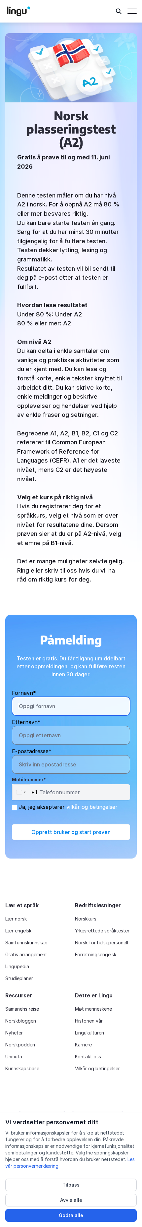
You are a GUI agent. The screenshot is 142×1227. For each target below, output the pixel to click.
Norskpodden (20, 1044)
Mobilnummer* (29, 779)
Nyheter (14, 1032)
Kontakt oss (88, 1056)
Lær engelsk (18, 930)
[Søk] (119, 11)
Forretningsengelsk (95, 954)
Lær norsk (16, 918)
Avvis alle (71, 1200)
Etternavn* (26, 722)
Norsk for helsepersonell (101, 942)
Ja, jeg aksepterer (67, 807)
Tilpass (71, 1185)
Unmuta (13, 1056)
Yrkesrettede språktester (102, 930)
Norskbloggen (20, 1021)
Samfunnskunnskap (26, 942)
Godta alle (71, 1215)
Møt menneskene (93, 1009)
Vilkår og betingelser (97, 1068)
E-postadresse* (32, 751)
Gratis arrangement (26, 954)
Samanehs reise (22, 1009)
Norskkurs (85, 918)
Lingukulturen (89, 1032)
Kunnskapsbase (22, 1068)
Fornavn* (24, 693)
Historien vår (89, 1021)
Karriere (83, 1044)
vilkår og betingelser (92, 807)
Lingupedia (17, 966)
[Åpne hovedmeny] (132, 11)
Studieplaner (19, 978)
